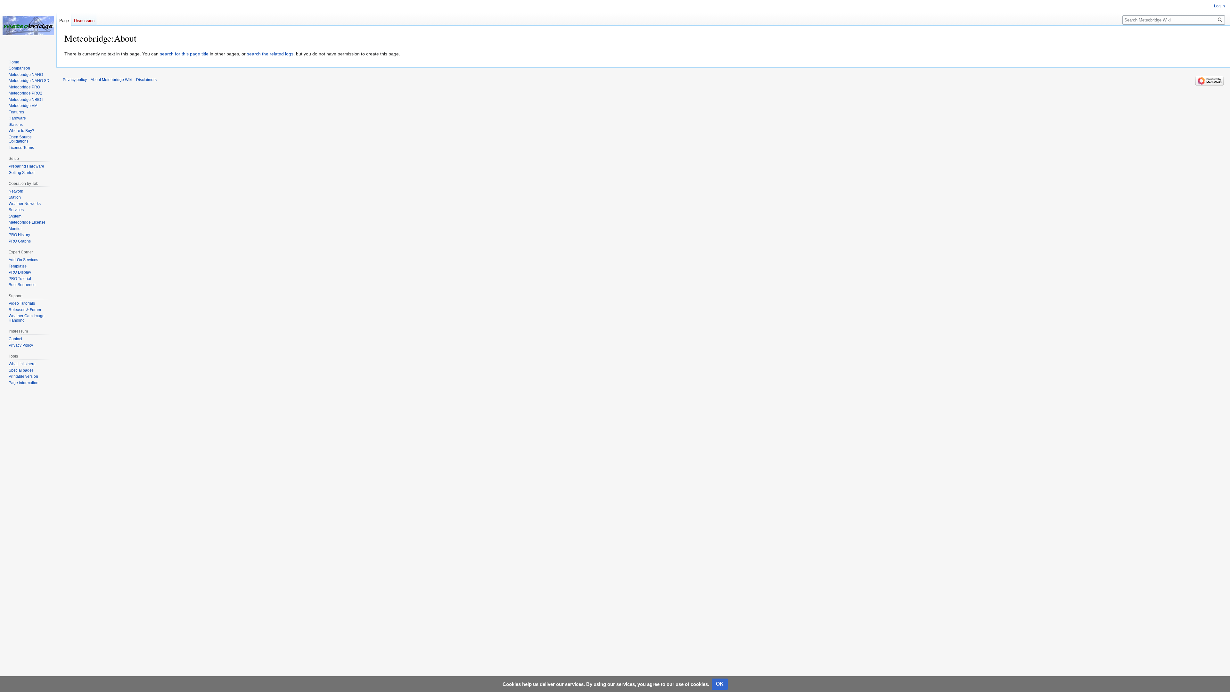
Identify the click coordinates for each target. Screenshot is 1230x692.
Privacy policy (75, 80)
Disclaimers (146, 80)
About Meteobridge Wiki (111, 80)
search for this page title (184, 53)
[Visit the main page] (28, 25)
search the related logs (270, 53)
